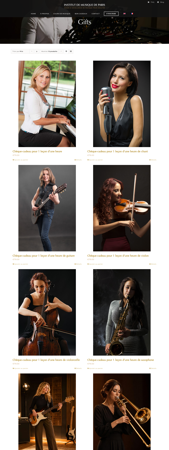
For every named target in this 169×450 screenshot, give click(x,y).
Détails (79, 160)
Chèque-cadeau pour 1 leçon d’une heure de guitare (44, 255)
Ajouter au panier (21, 160)
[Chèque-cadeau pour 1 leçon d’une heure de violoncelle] (47, 312)
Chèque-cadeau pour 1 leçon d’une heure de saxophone (120, 359)
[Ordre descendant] (37, 51)
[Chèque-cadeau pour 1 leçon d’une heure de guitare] (47, 208)
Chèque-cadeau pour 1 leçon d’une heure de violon (118, 255)
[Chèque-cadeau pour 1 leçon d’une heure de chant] (122, 104)
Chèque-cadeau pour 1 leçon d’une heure (37, 151)
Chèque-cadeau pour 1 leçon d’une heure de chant (117, 151)
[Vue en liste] (71, 51)
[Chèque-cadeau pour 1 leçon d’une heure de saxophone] (122, 312)
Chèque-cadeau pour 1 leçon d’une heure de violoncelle (46, 359)
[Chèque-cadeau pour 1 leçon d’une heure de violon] (122, 208)
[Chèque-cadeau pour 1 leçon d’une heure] (47, 104)
